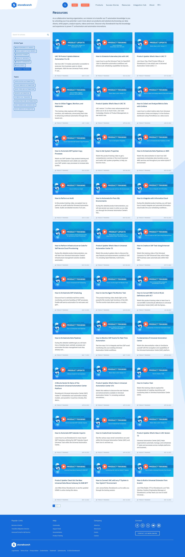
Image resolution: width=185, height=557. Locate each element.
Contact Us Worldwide (147, 533)
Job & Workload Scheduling (25, 105)
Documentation (57, 532)
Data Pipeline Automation (24, 89)
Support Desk (57, 529)
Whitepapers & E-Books (25, 47)
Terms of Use (24, 550)
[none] (99, 5)
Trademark (53, 550)
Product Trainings (23, 69)
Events (96, 532)
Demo (75, 5)
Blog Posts (20, 65)
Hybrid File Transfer (22, 97)
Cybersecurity (62, 550)
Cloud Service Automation (24, 85)
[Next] (59, 506)
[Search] (65, 5)
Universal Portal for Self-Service (21, 532)
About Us (97, 525)
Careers (96, 535)
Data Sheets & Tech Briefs (26, 51)
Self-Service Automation (24, 109)
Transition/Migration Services (20, 529)
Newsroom (97, 529)
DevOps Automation (22, 93)
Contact (85, 5)
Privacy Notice (34, 550)
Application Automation (24, 81)
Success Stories (22, 54)
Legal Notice (15, 550)
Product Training (58, 535)
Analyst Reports (23, 58)
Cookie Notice (44, 550)
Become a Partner (17, 525)
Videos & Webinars (23, 61)
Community (56, 525)
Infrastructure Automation (25, 101)
